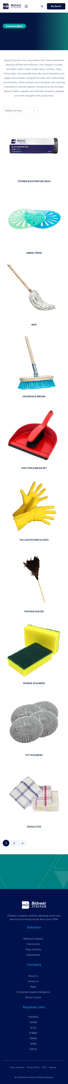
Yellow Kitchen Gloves (34, 539)
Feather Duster (34, 611)
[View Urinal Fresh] (34, 219)
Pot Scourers (34, 755)
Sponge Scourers (34, 683)
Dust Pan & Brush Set (34, 468)
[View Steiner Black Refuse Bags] (34, 148)
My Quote (56, 6)
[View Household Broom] (34, 363)
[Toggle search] (42, 6)
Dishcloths (34, 826)
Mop (34, 324)
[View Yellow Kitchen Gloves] (34, 506)
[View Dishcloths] (34, 793)
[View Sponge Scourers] (34, 650)
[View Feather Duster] (34, 578)
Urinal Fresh (34, 252)
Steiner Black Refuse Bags (34, 181)
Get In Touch (34, 876)
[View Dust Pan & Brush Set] (34, 434)
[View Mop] (34, 291)
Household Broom (34, 396)
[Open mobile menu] (26, 6)
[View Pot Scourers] (34, 721)
